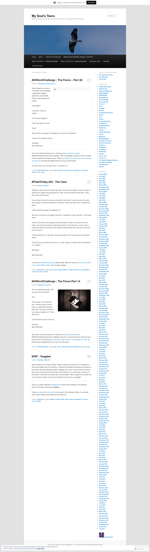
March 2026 (102, 185)
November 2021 (104, 267)
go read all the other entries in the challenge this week (69, 339)
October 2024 (103, 213)
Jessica (65, 170)
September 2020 (104, 295)
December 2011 (104, 518)
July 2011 (102, 529)
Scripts (101, 154)
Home (34, 57)
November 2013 (104, 468)
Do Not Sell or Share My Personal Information (89, 545)
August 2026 (103, 174)
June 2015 (102, 427)
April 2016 (102, 405)
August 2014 (103, 449)
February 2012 (103, 514)
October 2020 (103, 293)
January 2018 (103, 362)
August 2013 (103, 475)
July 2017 (102, 375)
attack (55, 170)
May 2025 (102, 198)
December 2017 (104, 364)
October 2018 (103, 343)
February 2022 (103, 261)
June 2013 (102, 479)
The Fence (102, 158)
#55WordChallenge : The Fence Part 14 (56, 281)
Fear (100, 117)
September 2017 (104, 371)
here (66, 166)
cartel (51, 270)
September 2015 (104, 421)
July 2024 (102, 219)
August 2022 (103, 248)
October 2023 (103, 226)
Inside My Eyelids (104, 132)
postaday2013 (86, 270)
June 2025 (102, 196)
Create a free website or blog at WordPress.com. (62, 545)
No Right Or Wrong (105, 141)
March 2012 (102, 511)
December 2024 (104, 209)
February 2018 (103, 360)
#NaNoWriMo (103, 95)
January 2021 (103, 287)
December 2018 (104, 338)
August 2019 (103, 321)
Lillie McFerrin (56, 385)
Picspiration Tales (94, 61)
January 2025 (103, 207)
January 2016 (103, 412)
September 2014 (104, 447)
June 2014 (102, 453)
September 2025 (104, 189)
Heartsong (102, 128)
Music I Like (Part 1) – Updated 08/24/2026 (45, 61)
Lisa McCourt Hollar (72, 153)
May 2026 (102, 181)
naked (67, 399)
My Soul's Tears (43, 16)
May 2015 (102, 429)
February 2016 (103, 410)
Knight (101, 134)
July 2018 (102, 349)
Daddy (60, 270)
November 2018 (104, 341)
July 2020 (102, 297)
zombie (34, 172)
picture (70, 170)
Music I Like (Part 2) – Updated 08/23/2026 (73, 61)
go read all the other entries (46, 392)
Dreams (101, 110)
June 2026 (102, 178)
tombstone (85, 170)
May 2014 (102, 455)
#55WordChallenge (42, 170)
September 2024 (104, 215)
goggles (52, 399)
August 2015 (103, 423)
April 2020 (102, 304)
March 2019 (102, 332)
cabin (58, 347)
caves (55, 270)
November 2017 (104, 367)
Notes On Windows (105, 143)
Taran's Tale (103, 156)
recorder (85, 399)
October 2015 (103, 418)
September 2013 (104, 472)
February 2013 (103, 488)
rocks (33, 271)
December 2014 (104, 440)
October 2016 (103, 395)
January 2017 (103, 388)
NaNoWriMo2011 (104, 139)
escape (70, 270)
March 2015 (102, 434)
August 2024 (103, 217)
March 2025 (102, 202)
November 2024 (104, 211)
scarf (33, 401)
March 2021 (102, 282)
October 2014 (103, 444)
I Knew (101, 130)
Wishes (101, 167)
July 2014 (102, 451)
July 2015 (102, 425)
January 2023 (103, 237)
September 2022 (104, 245)
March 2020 (102, 306)
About (40, 57)
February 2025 (103, 204)
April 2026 (102, 183)
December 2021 (104, 265)
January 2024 (103, 224)
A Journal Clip (103, 102)
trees (37, 271)
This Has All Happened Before (108, 160)
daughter (64, 270)
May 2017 (102, 380)
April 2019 (102, 330)
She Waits (106, 61)
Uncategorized (103, 164)
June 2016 (102, 403)
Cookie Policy (40, 548)
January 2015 (103, 438)
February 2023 (103, 235)
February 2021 (103, 284)
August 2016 (103, 399)
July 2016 (102, 401)
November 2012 (104, 494)
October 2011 (103, 522)
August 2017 (103, 373)
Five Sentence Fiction (106, 75)
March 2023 (102, 232)
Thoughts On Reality (105, 162)
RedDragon (102, 151)
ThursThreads (103, 77)
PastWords (102, 147)
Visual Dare (102, 79)
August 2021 (103, 274)
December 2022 (104, 239)
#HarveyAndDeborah (105, 91)
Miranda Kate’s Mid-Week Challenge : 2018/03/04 (78, 57)
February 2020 (103, 308)
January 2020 (103, 310)
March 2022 (102, 258)
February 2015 (103, 436)
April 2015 (102, 431)
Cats (100, 106)
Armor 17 (102, 104)
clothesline (64, 347)
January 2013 (103, 490)
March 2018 (102, 358)
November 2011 (104, 520)
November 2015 (104, 416)
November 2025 (104, 187)
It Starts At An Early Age (53, 57)
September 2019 (104, 319)
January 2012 (103, 516)
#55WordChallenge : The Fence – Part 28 (57, 80)
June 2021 (102, 276)
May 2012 (102, 507)
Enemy (60, 170)
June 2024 (102, 222)
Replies (38, 401)
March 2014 (102, 459)
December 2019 (104, 313)
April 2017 (102, 382)
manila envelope (59, 399)
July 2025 (102, 194)
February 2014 (103, 462)
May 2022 (102, 254)
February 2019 (103, 334)
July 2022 (102, 250)
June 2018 (102, 351)
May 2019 (102, 328)
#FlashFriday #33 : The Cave (49, 182)
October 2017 (103, 369)
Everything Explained (106, 113)
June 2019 (102, 326)
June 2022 (102, 252)
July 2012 (102, 503)
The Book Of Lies (37, 66)
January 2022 (103, 263)
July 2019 (102, 323)
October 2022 (103, 243)
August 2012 (103, 501)
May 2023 (102, 228)
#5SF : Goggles (41, 356)
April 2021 (102, 280)
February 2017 (103, 386)
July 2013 (102, 477)
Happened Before (104, 126)
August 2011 (103, 527)
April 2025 (102, 200)
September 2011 (104, 524)
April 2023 (102, 230)
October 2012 (103, 496)
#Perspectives (103, 97)
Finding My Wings (105, 121)
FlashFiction (40, 270)
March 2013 (102, 485)
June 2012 (102, 505)
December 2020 (104, 289)
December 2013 (104, 466)
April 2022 (102, 256)
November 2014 (104, 442)
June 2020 (102, 300)
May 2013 (102, 481)
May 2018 (102, 354)
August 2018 (103, 347)
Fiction (101, 119)
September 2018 (104, 345)
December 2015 (104, 414)
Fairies (101, 115)
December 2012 (104, 492)
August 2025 (103, 191)
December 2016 (104, 390)
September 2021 (104, 271)
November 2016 (104, 392)
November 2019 (104, 315)
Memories (102, 136)
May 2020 (102, 302)
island (74, 270)
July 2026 (102, 176)
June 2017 (102, 377)
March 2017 (102, 384)
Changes (102, 108)
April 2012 (102, 509)
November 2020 (104, 291)
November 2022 (104, 241)
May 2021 (102, 278)
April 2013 (102, 483)
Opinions (102, 145)
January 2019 (103, 336)
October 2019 (103, 317)
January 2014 (103, 464)
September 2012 (104, 498)
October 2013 (103, 470)
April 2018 (102, 356)
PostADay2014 (77, 170)
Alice (55, 347)
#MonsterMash (103, 93)
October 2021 (103, 269)
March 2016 (102, 408)
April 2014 (102, 457)
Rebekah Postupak (48, 262)
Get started (91, 2)
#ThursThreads (104, 100)
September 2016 (104, 397)
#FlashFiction (103, 89)
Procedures (102, 149)
